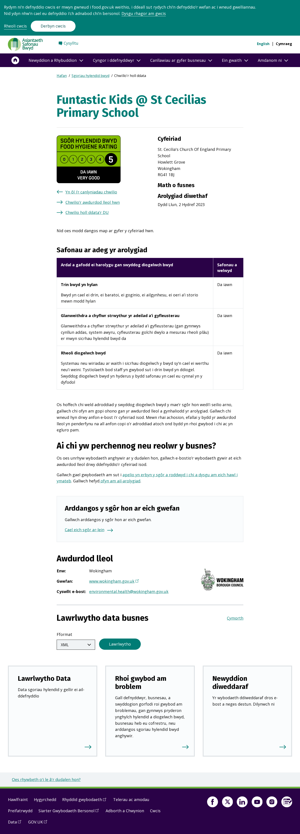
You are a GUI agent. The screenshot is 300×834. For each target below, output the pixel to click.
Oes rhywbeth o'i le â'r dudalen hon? (46, 779)
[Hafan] (15, 60)
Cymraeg (284, 43)
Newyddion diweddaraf (230, 682)
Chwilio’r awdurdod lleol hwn (92, 202)
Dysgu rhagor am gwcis (143, 13)
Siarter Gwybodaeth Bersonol (70, 812)
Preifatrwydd (20, 810)
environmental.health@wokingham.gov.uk (128, 591)
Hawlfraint (18, 799)
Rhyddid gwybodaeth (85, 801)
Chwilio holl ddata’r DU (87, 212)
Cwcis (155, 810)
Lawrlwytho (120, 644)
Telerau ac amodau (131, 799)
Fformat (64, 634)
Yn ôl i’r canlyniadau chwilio (91, 192)
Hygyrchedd (45, 799)
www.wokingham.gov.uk (113, 582)
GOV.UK (39, 823)
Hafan (62, 75)
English (263, 43)
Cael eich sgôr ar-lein (84, 529)
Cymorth (235, 618)
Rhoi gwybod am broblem (140, 682)
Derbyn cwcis (53, 26)
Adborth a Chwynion (125, 810)
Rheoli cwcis (15, 26)
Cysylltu (71, 43)
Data (16, 823)
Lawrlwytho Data (44, 678)
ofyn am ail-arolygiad (119, 481)
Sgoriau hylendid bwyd (90, 75)
